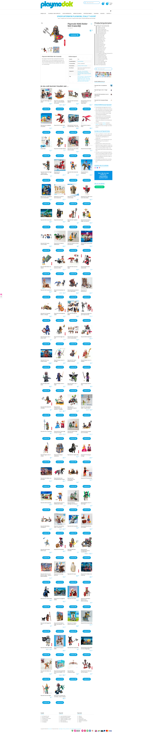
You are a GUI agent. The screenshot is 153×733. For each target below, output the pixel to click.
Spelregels (60, 728)
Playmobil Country (99, 36)
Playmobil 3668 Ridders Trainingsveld (45, 527)
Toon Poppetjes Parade (100, 56)
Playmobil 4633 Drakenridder (73, 647)
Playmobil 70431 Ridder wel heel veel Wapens (86, 671)
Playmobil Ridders (99, 46)
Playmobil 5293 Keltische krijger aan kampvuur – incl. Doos (59, 624)
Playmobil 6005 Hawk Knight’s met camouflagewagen (86, 648)
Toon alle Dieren (45, 720)
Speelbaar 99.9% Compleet (82, 65)
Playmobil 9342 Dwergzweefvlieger (71, 671)
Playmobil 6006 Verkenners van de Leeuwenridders (73, 337)
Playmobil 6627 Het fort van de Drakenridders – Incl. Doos (73, 126)
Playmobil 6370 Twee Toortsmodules (72, 197)
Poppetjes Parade (87, 13)
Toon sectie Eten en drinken (101, 59)
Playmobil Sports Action (100, 47)
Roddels (97, 124)
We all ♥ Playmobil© (85, 81)
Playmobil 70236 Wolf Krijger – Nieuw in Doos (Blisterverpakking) (46, 173)
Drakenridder (43, 148)
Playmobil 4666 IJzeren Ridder (46, 647)
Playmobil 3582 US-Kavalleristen (84, 172)
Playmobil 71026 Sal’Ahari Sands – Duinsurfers (59, 527)
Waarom (80, 716)
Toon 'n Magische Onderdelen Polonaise (103, 53)
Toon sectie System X (99, 62)
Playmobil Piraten (99, 43)
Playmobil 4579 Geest (72, 574)
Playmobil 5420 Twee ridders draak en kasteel (73, 149)
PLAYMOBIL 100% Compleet (54, 13)
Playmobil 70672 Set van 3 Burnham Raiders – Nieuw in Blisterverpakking (46, 575)
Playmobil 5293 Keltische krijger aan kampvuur (85, 220)
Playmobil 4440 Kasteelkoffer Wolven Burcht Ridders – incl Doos (59, 672)
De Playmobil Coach (45, 716)
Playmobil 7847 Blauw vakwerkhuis (58, 455)
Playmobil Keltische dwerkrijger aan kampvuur (72, 503)
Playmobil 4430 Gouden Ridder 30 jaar (45, 550)
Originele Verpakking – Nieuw (65, 719)
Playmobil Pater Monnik (58, 219)
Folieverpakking (80, 61)
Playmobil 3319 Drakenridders (57, 172)
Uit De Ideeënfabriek (64, 721)
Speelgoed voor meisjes (46, 718)
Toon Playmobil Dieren (100, 55)
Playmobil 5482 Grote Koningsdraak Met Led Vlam (59, 479)
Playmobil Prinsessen (99, 45)
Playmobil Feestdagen (100, 40)
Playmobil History (99, 42)
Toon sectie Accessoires (100, 57)
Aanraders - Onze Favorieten (83, 71)
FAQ (75, 728)
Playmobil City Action (99, 34)
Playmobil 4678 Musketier (59, 549)
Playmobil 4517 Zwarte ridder (73, 454)
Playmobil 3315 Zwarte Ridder (46, 598)
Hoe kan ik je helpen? (99, 186)
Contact (108, 13)
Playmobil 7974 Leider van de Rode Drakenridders (86, 197)
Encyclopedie (78, 728)
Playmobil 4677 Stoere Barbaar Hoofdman (72, 361)
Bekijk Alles (43, 13)
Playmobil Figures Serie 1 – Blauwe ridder (46, 337)
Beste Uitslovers (63, 720)
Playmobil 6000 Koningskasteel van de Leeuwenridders (85, 550)
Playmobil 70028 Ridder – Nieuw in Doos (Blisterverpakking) (86, 599)
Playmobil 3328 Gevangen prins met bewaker (86, 432)
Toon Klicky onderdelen (100, 54)
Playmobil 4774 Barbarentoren (84, 290)
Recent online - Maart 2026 (85, 78)
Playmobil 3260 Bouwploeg (46, 502)
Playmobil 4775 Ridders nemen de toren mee (72, 624)
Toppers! (79, 79)
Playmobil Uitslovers (100, 31)
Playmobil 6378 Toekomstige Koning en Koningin (59, 432)
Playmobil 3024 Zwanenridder (86, 623)
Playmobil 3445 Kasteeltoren (46, 290)
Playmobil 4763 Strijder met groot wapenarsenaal (86, 314)
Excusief (102, 13)
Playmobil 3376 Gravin (72, 598)
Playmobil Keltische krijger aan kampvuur (72, 432)
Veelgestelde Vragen (82, 719)
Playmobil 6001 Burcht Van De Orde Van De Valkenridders (86, 102)
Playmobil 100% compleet (76, 18)
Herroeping (72, 728)
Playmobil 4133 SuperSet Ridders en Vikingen (45, 314)
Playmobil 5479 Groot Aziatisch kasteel (45, 361)
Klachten (67, 728)
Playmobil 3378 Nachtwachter (86, 478)
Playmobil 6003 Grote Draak (46, 219)
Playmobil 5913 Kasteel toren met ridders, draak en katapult (60, 696)
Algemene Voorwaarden (83, 720)
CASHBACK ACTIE (100, 27)
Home (59, 18)
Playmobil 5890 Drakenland (86, 336)
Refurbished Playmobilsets (65, 717)
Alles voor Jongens (45, 717)
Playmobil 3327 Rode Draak (59, 125)
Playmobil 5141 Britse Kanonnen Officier (58, 267)
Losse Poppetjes (45, 719)
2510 (78, 76)
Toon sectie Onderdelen (100, 61)
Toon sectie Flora (99, 60)
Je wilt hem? (73, 35)
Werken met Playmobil (100, 64)
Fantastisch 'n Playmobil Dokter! (85, 76)
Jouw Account (81, 718)
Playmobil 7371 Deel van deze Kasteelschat (59, 197)
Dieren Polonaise (77, 13)
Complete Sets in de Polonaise (66, 18)
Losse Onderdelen (66, 13)
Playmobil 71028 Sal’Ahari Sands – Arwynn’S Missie (86, 407)
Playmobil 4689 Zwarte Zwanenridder (85, 267)
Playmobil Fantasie (99, 39)
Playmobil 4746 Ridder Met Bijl (60, 148)
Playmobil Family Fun (99, 37)
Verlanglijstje (44, 721)
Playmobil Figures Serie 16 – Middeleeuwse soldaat (59, 503)
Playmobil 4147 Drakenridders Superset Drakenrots (72, 408)
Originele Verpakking (100, 29)
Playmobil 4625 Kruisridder (73, 526)
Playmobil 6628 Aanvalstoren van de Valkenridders (73, 290)
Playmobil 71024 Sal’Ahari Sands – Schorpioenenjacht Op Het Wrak (59, 102)
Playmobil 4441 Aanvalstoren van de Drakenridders (46, 197)
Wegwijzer (80, 717)
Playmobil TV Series (99, 50)
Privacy (64, 728)
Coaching (96, 13)
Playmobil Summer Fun (100, 48)
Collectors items (100, 28)
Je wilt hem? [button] (46, 108)
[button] (42, 23)
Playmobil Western (99, 51)
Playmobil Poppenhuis (100, 44)
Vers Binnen (83, 79)
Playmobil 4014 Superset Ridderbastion (59, 244)
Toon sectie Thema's (99, 63)
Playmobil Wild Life (99, 52)
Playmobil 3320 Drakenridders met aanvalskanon (71, 479)
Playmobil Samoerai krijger (86, 148)
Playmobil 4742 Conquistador (46, 431)
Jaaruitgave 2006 (80, 77)
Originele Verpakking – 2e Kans (65, 718)
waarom (104, 124)
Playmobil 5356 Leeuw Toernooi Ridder (45, 244)
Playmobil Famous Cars (100, 38)
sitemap (103, 122)
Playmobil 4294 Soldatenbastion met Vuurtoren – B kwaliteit (58, 408)
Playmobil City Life (99, 35)
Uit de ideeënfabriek (100, 33)
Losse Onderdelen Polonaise (65, 716)
